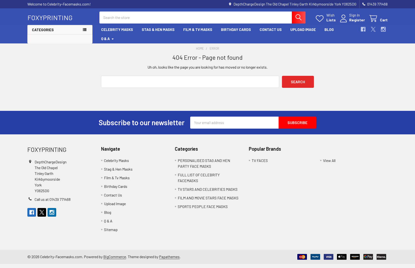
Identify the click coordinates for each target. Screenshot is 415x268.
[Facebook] (363, 29)
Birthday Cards (236, 29)
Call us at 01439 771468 (53, 199)
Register (357, 20)
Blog (329, 29)
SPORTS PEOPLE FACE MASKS (203, 206)
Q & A (105, 38)
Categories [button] (43, 30)
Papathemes (169, 256)
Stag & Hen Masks (158, 29)
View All (329, 160)
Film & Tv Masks (197, 29)
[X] (373, 29)
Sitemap (111, 229)
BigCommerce (114, 256)
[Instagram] (383, 29)
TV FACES (260, 160)
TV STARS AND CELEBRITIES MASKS (208, 189)
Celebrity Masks (117, 29)
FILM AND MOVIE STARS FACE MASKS (208, 198)
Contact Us (271, 29)
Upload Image (303, 29)
